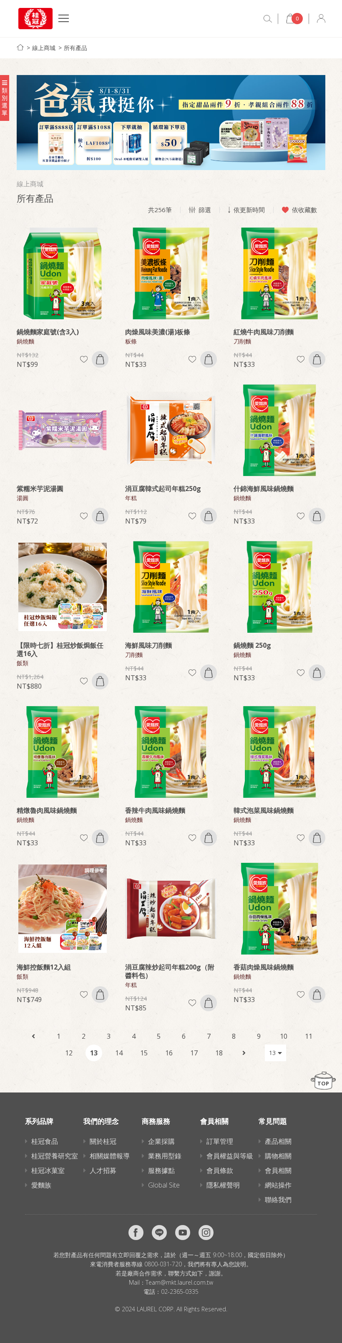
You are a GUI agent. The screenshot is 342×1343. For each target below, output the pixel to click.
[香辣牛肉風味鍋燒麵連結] (171, 752)
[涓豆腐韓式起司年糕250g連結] (171, 430)
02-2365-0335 (180, 1291)
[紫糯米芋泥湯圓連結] (62, 430)
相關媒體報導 (110, 1155)
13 (94, 1052)
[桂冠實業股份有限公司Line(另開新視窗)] (159, 1232)
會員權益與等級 (229, 1155)
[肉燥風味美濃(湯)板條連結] (171, 273)
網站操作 (278, 1185)
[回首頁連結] (20, 47)
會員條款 (219, 1170)
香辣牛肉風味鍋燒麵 (155, 810)
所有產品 (75, 48)
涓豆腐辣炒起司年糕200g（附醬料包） (169, 971)
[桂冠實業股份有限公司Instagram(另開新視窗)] (206, 1232)
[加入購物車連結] (100, 359)
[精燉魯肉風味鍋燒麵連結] (62, 752)
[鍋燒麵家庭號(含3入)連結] (62, 273)
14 (119, 1052)
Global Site (164, 1185)
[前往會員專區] (321, 18)
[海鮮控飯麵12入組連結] (62, 909)
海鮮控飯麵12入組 (44, 967)
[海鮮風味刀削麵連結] (171, 587)
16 (169, 1052)
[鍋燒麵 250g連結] (279, 587)
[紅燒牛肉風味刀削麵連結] (279, 273)
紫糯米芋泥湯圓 (40, 488)
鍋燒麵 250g (252, 645)
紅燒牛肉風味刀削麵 (264, 331)
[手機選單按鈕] (63, 19)
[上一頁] (33, 1036)
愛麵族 (41, 1185)
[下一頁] (244, 1053)
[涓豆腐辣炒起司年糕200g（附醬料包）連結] (171, 909)
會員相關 (278, 1170)
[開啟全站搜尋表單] (268, 19)
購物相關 (278, 1155)
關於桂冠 (103, 1141)
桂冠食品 (44, 1141)
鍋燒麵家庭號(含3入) (48, 331)
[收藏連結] (84, 359)
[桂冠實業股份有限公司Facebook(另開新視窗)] (135, 1232)
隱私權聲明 (223, 1185)
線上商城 (43, 48)
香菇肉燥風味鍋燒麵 (264, 967)
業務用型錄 (164, 1155)
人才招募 (103, 1170)
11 (308, 1036)
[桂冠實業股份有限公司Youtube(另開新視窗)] (182, 1232)
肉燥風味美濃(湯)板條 (157, 331)
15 (144, 1052)
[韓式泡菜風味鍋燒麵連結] (279, 752)
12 (69, 1052)
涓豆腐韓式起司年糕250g (163, 488)
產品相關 (278, 1141)
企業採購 (161, 1141)
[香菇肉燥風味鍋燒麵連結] (279, 909)
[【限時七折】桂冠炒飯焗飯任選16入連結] (62, 587)
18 (219, 1052)
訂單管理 (219, 1141)
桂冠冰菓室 (48, 1170)
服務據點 (161, 1170)
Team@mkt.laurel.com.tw (179, 1282)
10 (283, 1036)
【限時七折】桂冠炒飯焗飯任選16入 (60, 649)
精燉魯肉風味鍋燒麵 (47, 810)
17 (194, 1052)
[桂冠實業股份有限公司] (35, 18)
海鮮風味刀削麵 (148, 645)
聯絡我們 (278, 1199)
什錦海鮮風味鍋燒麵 (264, 488)
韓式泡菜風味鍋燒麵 (264, 810)
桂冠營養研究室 (54, 1155)
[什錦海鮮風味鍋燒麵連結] (279, 430)
